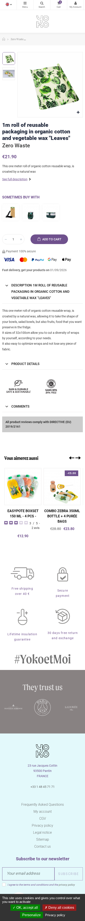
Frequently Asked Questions (42, 804)
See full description (14, 179)
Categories (25, 5)
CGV (42, 818)
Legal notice (42, 832)
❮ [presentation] (71, 458)
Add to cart (51, 239)
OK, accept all (26, 907)
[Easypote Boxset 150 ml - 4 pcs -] (23, 486)
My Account (75, 5)
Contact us (42, 846)
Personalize (31, 915)
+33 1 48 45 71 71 (43, 786)
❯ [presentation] (78, 458)
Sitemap (42, 839)
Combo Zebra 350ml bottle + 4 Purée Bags (62, 516)
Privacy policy (42, 825)
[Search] (41, 5)
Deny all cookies (61, 907)
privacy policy (67, 884)
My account (43, 811)
